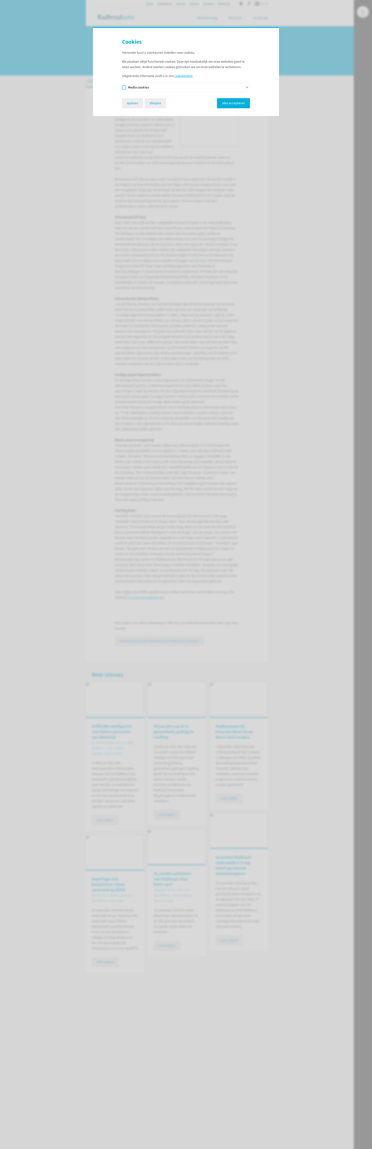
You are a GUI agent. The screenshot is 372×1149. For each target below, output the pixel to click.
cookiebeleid (183, 76)
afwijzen (155, 103)
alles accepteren (233, 103)
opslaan (132, 103)
